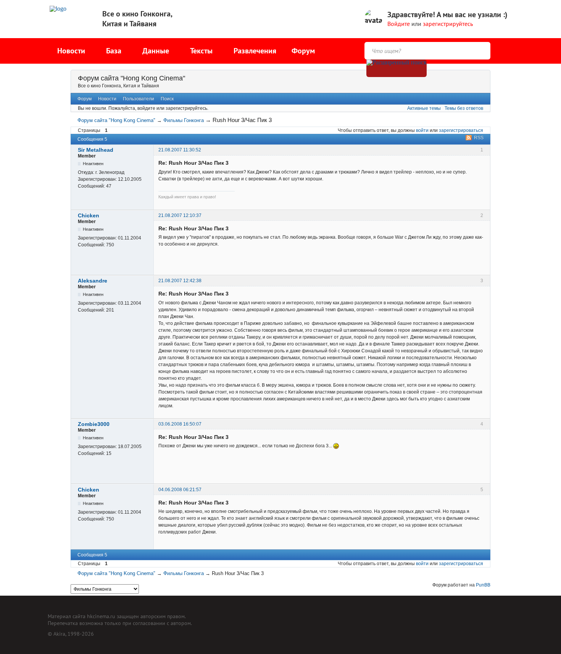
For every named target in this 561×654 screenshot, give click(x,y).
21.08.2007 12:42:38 (180, 280)
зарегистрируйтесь (448, 23)
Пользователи (138, 98)
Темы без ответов (464, 108)
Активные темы (424, 108)
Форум (303, 51)
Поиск (167, 98)
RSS (479, 137)
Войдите (398, 23)
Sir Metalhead (95, 150)
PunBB (483, 585)
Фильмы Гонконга (183, 120)
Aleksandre (92, 281)
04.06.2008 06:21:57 (180, 489)
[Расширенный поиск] (396, 68)
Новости (107, 98)
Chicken (88, 215)
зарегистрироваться (461, 130)
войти (422, 130)
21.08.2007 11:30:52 (179, 150)
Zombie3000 (94, 424)
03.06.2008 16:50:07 (180, 424)
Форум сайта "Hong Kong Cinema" (131, 78)
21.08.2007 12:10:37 (180, 215)
